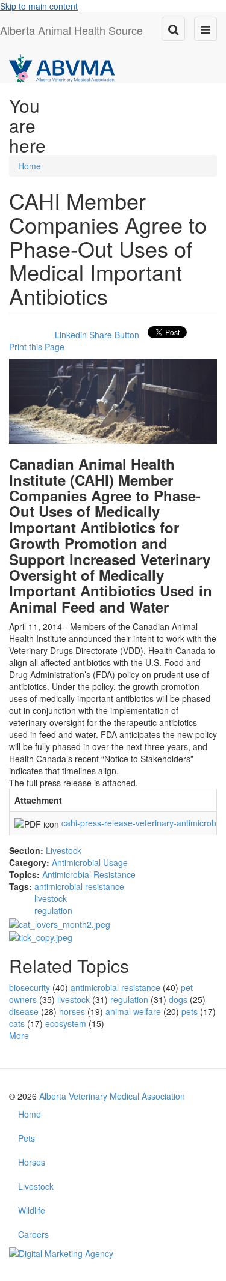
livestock (50, 898)
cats (17, 1023)
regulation (53, 910)
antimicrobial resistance (79, 886)
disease (24, 1011)
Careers (33, 1234)
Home (29, 166)
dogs (178, 999)
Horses (31, 1162)
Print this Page (36, 347)
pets (189, 1011)
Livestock (63, 850)
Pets (26, 1138)
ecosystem (65, 1023)
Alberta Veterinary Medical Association (112, 1096)
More (19, 1035)
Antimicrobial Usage (90, 862)
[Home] (62, 67)
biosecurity (29, 987)
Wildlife (31, 1210)
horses (72, 1011)
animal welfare (133, 1011)
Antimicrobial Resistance (89, 874)
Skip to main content (39, 6)
